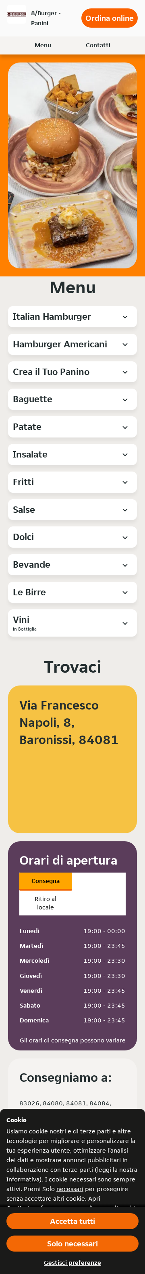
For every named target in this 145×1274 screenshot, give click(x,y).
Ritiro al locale (45, 903)
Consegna (45, 881)
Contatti (98, 45)
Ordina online (109, 18)
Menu (43, 45)
